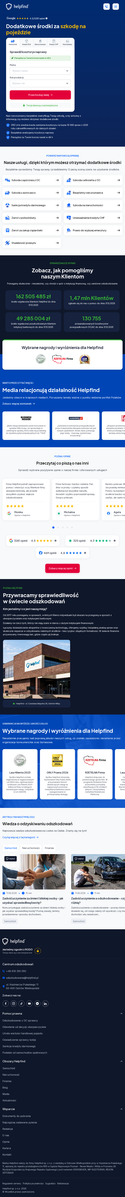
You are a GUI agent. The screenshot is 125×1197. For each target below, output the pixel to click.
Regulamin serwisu (11, 1183)
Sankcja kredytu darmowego (19, 1046)
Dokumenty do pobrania (16, 1116)
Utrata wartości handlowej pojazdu (22, 1033)
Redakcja (7, 1128)
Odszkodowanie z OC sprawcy (20, 1020)
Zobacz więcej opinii (61, 568)
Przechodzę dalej (38, 94)
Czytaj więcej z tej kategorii (18, 837)
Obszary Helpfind (13, 1061)
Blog (5, 1087)
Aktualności (9, 1100)
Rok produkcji (17, 77)
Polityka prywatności (33, 1183)
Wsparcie (8, 1109)
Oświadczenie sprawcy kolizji (19, 1039)
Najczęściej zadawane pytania (19, 1122)
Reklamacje (63, 1183)
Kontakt (6, 1154)
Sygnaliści (50, 1183)
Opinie (6, 1141)
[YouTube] (30, 1003)
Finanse (6, 1081)
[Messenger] (38, 1003)
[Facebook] (6, 1003)
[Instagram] (14, 1003)
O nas (5, 1135)
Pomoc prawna (12, 1013)
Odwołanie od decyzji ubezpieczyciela (24, 1026)
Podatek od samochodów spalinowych (24, 1052)
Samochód (8, 1068)
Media (5, 1094)
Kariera (6, 1148)
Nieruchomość (11, 1074)
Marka (13, 65)
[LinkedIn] (46, 1003)
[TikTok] (22, 1003)
